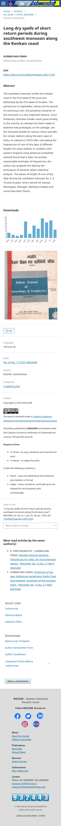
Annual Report (19, 752)
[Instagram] (24, 727)
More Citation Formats (17, 525)
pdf (10, 330)
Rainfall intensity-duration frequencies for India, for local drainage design (33, 559)
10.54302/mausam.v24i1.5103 (18, 518)
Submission (11, 608)
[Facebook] (17, 718)
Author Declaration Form (19, 647)
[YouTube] (36, 727)
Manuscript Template (17, 641)
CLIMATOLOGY (11, 386)
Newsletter (17, 749)
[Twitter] (28, 718)
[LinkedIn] (40, 718)
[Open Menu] (3, 3)
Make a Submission (17, 681)
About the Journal (20, 736)
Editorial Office (13, 621)
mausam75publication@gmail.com (29, 787)
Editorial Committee (21, 739)
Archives (18, 11)
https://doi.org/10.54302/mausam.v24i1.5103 (29, 74)
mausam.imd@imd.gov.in (24, 783)
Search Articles (19, 761)
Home (6, 11)
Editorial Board (13, 615)
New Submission (20, 771)
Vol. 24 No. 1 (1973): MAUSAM (18, 14)
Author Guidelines (15, 654)
